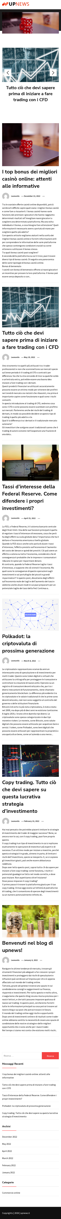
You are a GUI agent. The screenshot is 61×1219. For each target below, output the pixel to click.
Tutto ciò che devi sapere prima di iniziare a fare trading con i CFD (30, 94)
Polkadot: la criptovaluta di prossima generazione (28, 643)
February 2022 (9, 1165)
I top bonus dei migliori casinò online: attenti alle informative (29, 179)
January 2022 (8, 1172)
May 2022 (6, 1143)
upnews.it (25, 1213)
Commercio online (11, 1192)
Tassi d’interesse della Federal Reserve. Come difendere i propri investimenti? (29, 497)
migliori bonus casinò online (16, 238)
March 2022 (7, 1158)
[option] (30, 28)
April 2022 (7, 1151)
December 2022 (9, 1136)
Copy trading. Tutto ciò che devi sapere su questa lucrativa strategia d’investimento (29, 797)
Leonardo (15, 196)
